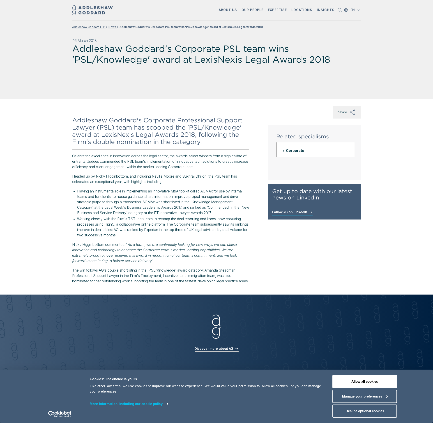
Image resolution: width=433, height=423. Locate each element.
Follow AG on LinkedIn (290, 212)
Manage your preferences (362, 396)
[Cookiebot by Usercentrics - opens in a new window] (60, 414)
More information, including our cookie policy (126, 404)
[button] (227, 10)
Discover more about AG (214, 348)
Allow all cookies (364, 381)
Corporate (295, 150)
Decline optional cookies (364, 411)
